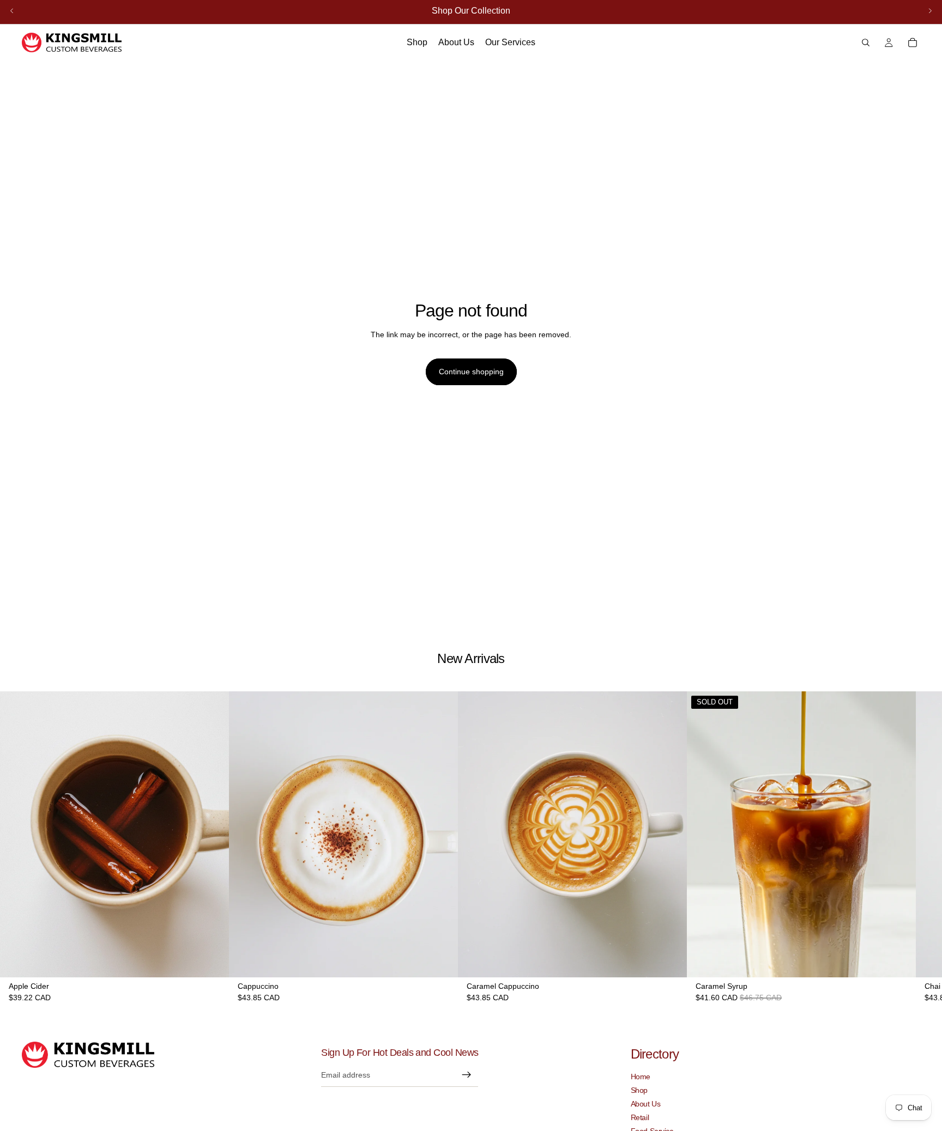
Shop (639, 1090)
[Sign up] (466, 1074)
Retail (640, 1117)
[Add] (212, 961)
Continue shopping (471, 371)
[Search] (866, 42)
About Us (646, 1103)
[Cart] (913, 42)
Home (640, 1076)
